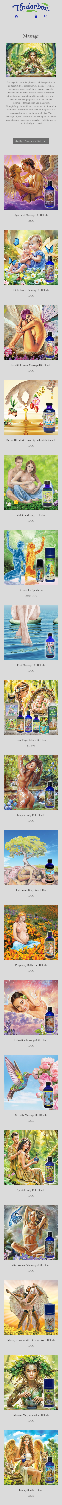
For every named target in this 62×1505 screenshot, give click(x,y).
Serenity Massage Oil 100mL (31, 1115)
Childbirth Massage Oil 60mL (31, 515)
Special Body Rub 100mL (31, 1190)
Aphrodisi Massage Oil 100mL (31, 215)
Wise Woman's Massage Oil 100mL (31, 1265)
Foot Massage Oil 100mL (31, 665)
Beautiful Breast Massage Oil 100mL (31, 365)
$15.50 (31, 220)
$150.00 (31, 745)
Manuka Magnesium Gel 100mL (31, 1415)
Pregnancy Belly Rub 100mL (31, 965)
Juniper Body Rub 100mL (31, 815)
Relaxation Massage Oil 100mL (31, 1040)
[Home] (16, 16)
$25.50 (31, 1495)
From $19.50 (31, 595)
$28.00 (31, 1120)
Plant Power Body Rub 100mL (31, 890)
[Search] (45, 16)
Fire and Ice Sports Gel (31, 590)
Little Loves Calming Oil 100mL (31, 290)
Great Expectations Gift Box (31, 740)
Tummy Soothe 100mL (31, 1490)
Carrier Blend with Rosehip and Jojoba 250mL (31, 440)
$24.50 (31, 295)
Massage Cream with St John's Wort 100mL (31, 1340)
